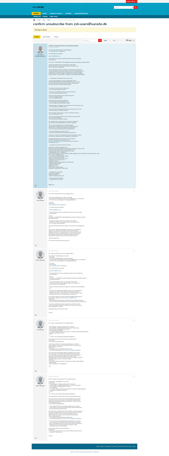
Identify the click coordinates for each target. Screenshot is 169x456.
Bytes (98, 446)
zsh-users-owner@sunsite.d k (56, 141)
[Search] (135, 7)
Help (102, 446)
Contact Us (108, 446)
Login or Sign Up (131, 1)
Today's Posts (53, 16)
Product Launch (56, 13)
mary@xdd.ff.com (69, 73)
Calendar (45, 16)
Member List (37, 16)
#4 (133, 320)
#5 (133, 376)
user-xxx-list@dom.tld (70, 297)
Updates (68, 13)
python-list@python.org (54, 56)
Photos (56, 37)
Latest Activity (46, 37)
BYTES (44, 13)
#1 (133, 45)
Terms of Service (123, 446)
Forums (36, 13)
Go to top (132, 446)
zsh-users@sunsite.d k (54, 51)
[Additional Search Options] (133, 7)
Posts (36, 37)
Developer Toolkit (81, 13)
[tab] (36, 36)
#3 (133, 250)
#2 (133, 191)
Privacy (115, 446)
